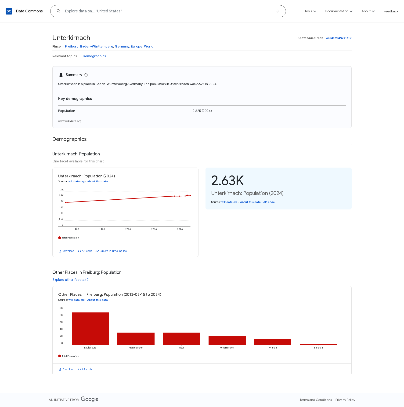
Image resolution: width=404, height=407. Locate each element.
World (148, 46)
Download (68, 251)
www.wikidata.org (70, 121)
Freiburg (72, 46)
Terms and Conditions (316, 400)
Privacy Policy (345, 400)
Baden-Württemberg (96, 46)
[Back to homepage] (9, 11)
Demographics (94, 56)
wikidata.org (77, 181)
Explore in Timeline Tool (113, 251)
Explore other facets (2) (71, 280)
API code (87, 251)
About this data (97, 181)
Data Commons (29, 11)
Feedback (391, 11)
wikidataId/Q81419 (339, 38)
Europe (136, 46)
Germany (122, 46)
